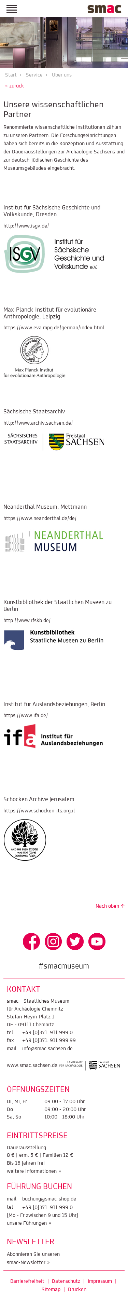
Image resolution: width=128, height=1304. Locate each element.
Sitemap (51, 1289)
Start (11, 75)
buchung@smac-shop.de (49, 1199)
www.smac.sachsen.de (32, 1066)
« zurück (14, 86)
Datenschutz (66, 1281)
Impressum (100, 1281)
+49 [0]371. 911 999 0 (47, 1032)
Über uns (62, 75)
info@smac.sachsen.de (47, 1049)
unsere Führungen (27, 1223)
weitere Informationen (32, 1171)
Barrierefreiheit (27, 1281)
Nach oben (107, 906)
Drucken (77, 1289)
